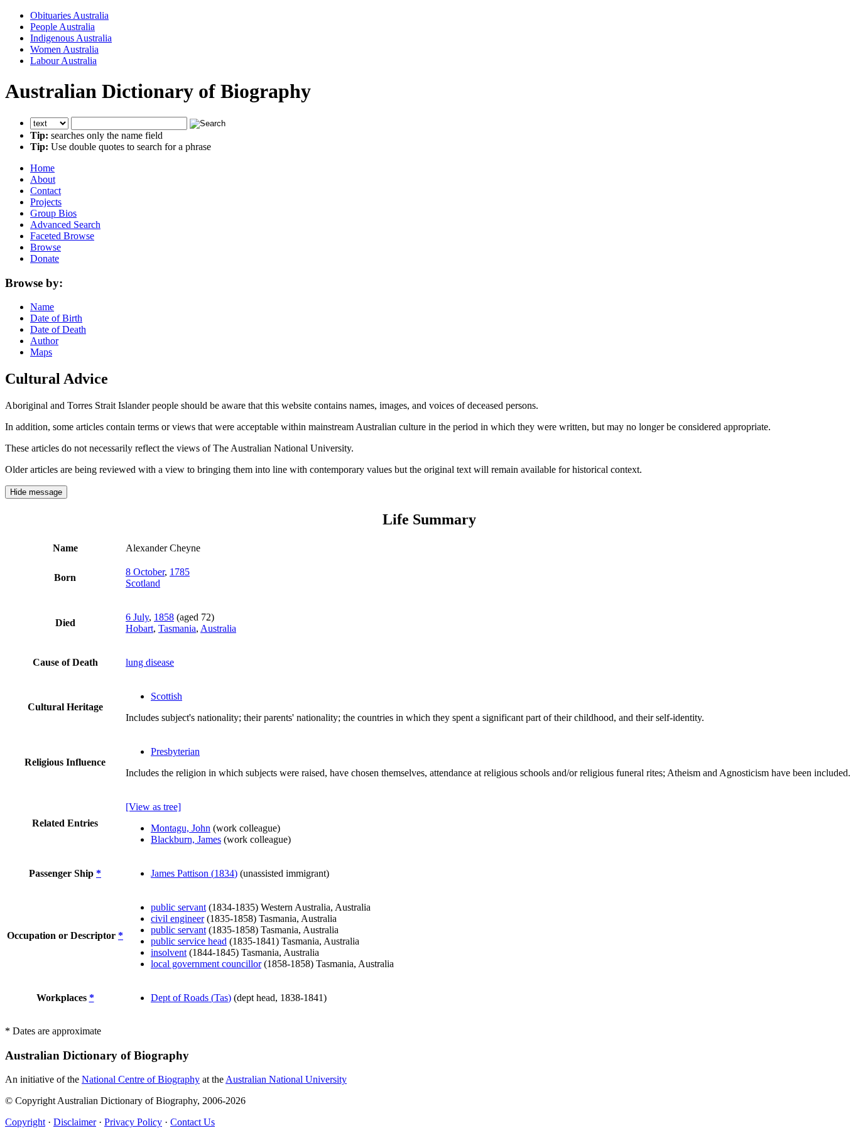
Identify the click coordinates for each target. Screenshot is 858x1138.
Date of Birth (56, 318)
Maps (41, 352)
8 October (145, 571)
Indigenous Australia (71, 38)
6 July (137, 617)
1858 (164, 617)
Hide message (36, 492)
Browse (45, 247)
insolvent (169, 952)
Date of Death (58, 329)
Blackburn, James (186, 839)
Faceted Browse (62, 235)
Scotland (143, 583)
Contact (45, 190)
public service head (189, 941)
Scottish (166, 696)
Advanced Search (65, 224)
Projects (46, 202)
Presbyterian (175, 751)
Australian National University (286, 1079)
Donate (44, 258)
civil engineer (177, 918)
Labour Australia (63, 60)
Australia (218, 628)
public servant (178, 907)
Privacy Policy (133, 1122)
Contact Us (192, 1122)
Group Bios (53, 213)
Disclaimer (74, 1122)
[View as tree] (153, 806)
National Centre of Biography (141, 1079)
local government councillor (206, 963)
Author (44, 340)
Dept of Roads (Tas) (191, 997)
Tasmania (177, 628)
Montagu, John (180, 828)
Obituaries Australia (69, 15)
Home (42, 168)
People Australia (62, 26)
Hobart (139, 628)
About (42, 179)
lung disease (150, 662)
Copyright (25, 1122)
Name (42, 306)
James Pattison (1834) (194, 873)
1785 (180, 571)
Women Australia (64, 49)
